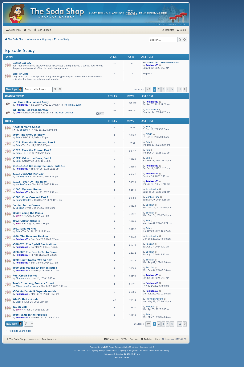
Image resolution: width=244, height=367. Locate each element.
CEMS (149, 134)
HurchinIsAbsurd (154, 298)
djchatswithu (152, 109)
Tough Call (20, 306)
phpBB (104, 347)
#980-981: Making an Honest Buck (35, 267)
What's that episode (26, 299)
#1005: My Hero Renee (27, 189)
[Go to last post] (160, 101)
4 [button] (167, 89)
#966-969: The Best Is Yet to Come (35, 252)
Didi (18, 302)
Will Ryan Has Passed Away (30, 109)
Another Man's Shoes (26, 126)
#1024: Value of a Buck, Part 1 (32, 158)
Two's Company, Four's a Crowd (33, 283)
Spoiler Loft (20, 73)
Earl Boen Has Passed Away (31, 101)
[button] (148, 89)
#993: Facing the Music (28, 212)
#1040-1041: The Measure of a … (164, 62)
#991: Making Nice (24, 228)
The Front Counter (72, 104)
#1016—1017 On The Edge (30, 181)
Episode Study (20, 50)
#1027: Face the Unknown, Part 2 (34, 142)
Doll (18, 112)
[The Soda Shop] (57, 13)
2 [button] (159, 89)
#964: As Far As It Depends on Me (34, 291)
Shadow (24, 130)
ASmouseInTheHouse (27, 286)
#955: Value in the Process (30, 314)
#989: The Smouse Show (29, 134)
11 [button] (179, 89)
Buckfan (20, 208)
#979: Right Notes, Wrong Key (32, 259)
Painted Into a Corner (26, 205)
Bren (18, 215)
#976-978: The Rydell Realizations (35, 244)
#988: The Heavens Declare (30, 236)
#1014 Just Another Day (28, 173)
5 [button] (172, 89)
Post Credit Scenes (25, 275)
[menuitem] (170, 24)
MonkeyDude (23, 176)
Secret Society (22, 62)
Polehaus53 (152, 65)
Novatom (150, 306)
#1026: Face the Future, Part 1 (32, 150)
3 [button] (163, 89)
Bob (148, 126)
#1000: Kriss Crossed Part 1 (30, 197)
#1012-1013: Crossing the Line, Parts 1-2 (39, 165)
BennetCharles (23, 200)
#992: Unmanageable (26, 220)
